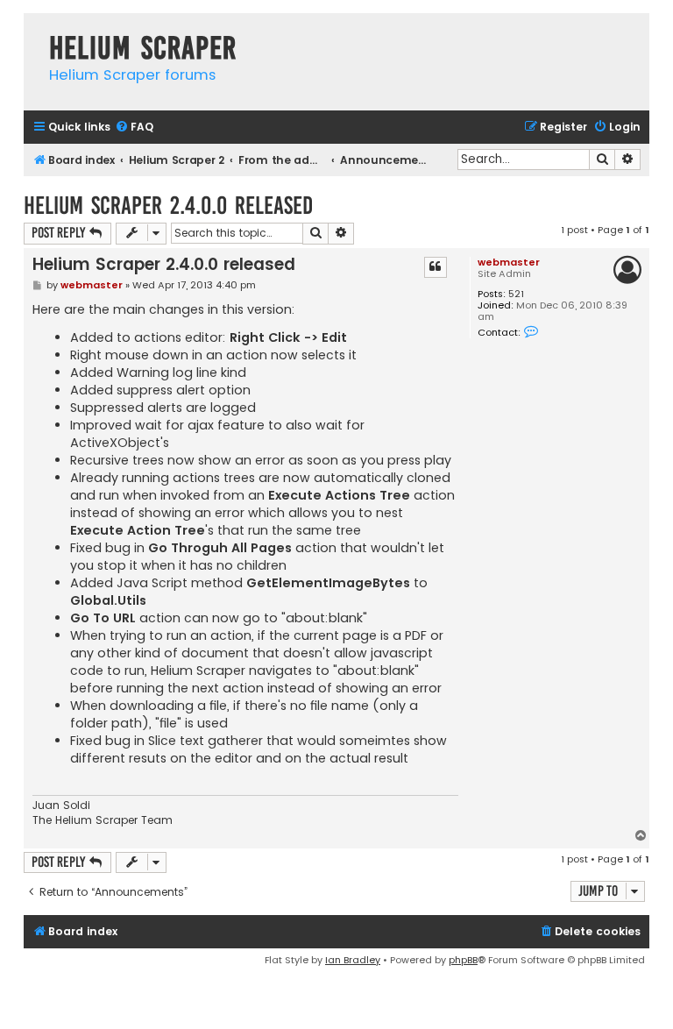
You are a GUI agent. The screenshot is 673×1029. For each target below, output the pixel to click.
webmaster (509, 262)
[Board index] (32, 30)
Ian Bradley (352, 960)
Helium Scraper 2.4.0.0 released (168, 205)
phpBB (463, 960)
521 (516, 294)
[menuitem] (134, 127)
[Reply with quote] (435, 267)
